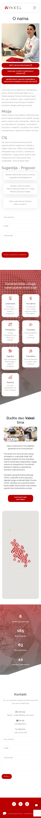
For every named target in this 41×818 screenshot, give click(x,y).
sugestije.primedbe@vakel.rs (20, 178)
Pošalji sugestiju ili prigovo (15, 255)
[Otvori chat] (36, 805)
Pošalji (7, 776)
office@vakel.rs (20, 724)
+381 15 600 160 (20, 732)
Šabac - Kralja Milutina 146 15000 (20, 715)
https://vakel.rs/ (20, 204)
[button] (25, 566)
